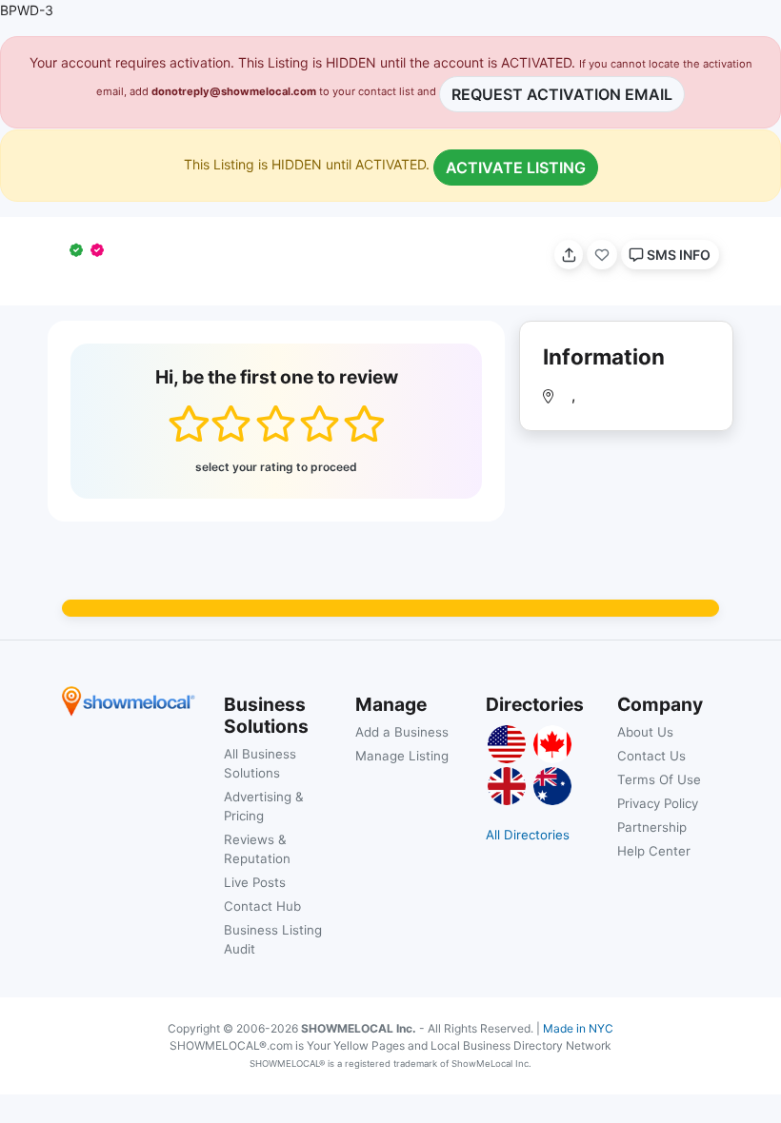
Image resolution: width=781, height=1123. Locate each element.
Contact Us (651, 755)
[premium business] (100, 250)
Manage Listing (402, 755)
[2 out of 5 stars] (230, 423)
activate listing (516, 167)
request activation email (561, 94)
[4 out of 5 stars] (319, 423)
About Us (645, 731)
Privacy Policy (657, 803)
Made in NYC (578, 1028)
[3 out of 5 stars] (275, 423)
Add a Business (402, 731)
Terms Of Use (659, 779)
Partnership (652, 827)
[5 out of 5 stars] (363, 423)
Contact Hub (262, 906)
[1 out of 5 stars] (188, 423)
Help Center (654, 850)
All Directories (528, 834)
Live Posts (255, 882)
